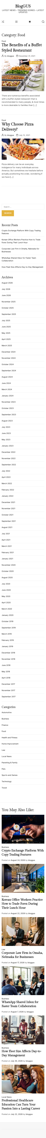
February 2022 (8, 490)
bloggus (10, 56)
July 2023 (6, 427)
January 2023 (7, 446)
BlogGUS (23, 6)
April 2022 (6, 477)
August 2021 (7, 527)
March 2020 (7, 609)
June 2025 (6, 327)
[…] (35, 105)
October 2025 (8, 308)
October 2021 (7, 515)
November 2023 (9, 402)
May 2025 (6, 333)
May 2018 (6, 671)
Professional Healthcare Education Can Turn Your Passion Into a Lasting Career (21, 1104)
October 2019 (7, 621)
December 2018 (8, 653)
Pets (3, 769)
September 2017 (9, 696)
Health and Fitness (9, 737)
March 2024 (7, 389)
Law (3, 750)
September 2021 (9, 521)
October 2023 (8, 408)
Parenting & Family (9, 762)
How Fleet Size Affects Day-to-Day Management (22, 267)
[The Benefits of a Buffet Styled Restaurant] (23, 61)
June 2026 (6, 295)
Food (4, 41)
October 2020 (8, 571)
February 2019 (8, 640)
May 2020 (6, 596)
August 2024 (7, 377)
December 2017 (8, 684)
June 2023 (6, 433)
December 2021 (8, 502)
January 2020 (7, 615)
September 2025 (9, 314)
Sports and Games (9, 775)
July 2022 (6, 471)
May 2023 (6, 439)
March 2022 (7, 483)
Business (5, 719)
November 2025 (9, 302)
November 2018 (8, 659)
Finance (5, 725)
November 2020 (9, 565)
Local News (7, 756)
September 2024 (9, 370)
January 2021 (7, 559)
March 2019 (7, 634)
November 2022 (9, 458)
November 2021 (8, 508)
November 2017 (8, 690)
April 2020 (6, 602)
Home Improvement (10, 744)
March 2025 (7, 345)
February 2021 (8, 552)
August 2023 (7, 421)
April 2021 (6, 540)
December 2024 (8, 352)
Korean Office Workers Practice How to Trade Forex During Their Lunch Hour (22, 903)
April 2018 (6, 678)
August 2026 (7, 283)
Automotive (7, 712)
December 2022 (8, 452)
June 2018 (6, 665)
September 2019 (9, 628)
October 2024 (8, 364)
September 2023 (9, 414)
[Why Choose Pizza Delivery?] (23, 140)
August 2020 (7, 577)
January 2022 (7, 496)
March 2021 (7, 546)
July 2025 (6, 320)
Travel (4, 788)
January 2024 (7, 396)
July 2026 (6, 289)
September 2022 (9, 464)
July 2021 (6, 533)
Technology (7, 781)
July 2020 (6, 584)
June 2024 (6, 383)
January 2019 (7, 646)
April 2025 (6, 339)
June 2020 (6, 590)
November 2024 (9, 358)
